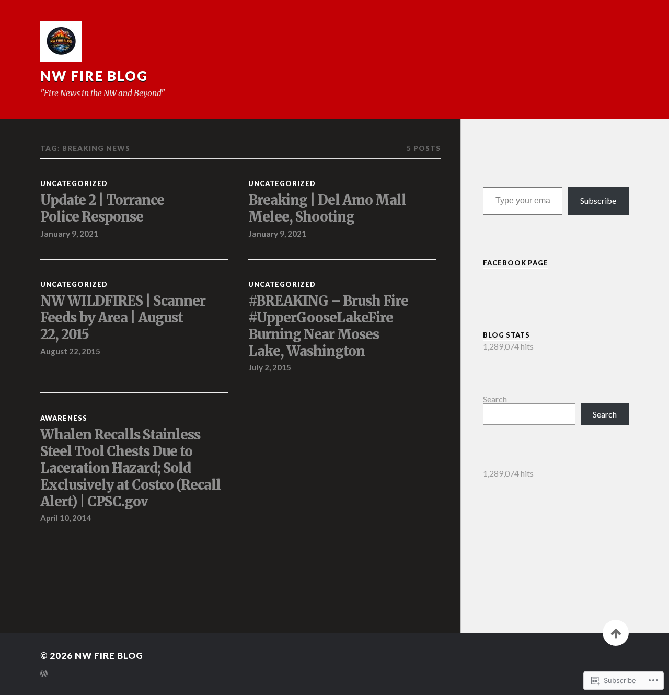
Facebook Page (515, 263)
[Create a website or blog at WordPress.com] (44, 674)
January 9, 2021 (69, 233)
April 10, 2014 (65, 518)
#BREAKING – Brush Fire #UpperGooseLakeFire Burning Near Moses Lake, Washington (328, 326)
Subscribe (598, 200)
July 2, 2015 (269, 367)
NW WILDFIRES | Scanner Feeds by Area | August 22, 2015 (122, 318)
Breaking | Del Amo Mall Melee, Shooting (327, 208)
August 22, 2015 (70, 351)
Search (495, 399)
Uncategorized (74, 183)
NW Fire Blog (94, 76)
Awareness (63, 418)
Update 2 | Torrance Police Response (102, 208)
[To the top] (616, 633)
